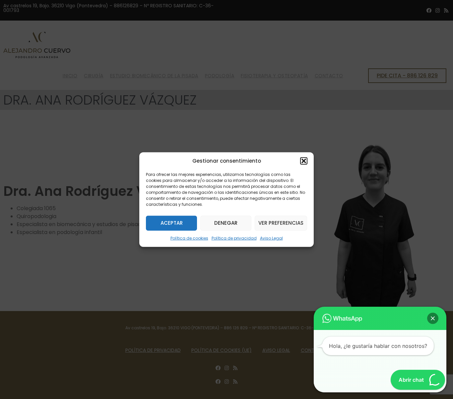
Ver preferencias (280, 222)
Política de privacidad (234, 238)
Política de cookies (189, 238)
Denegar (225, 222)
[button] (303, 161)
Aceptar (172, 222)
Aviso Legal (271, 238)
